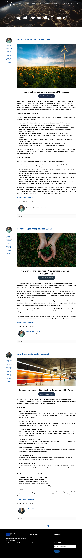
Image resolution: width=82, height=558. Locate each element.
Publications (9, 253)
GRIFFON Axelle (8, 360)
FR (54, 538)
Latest (10, 59)
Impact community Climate (8, 55)
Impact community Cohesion (9, 369)
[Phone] (20, 216)
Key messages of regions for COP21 (34, 228)
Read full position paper (46, 96)
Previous (35, 525)
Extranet (31, 544)
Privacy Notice (33, 542)
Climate (7, 48)
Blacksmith (18, 542)
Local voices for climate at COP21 (33, 39)
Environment (9, 51)
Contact (31, 538)
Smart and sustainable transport (33, 354)
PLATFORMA (9, 61)
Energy (7, 49)
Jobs (31, 540)
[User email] (21, 216)
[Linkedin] (18, 216)
